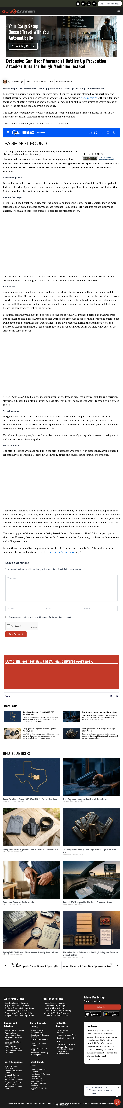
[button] (119, 11)
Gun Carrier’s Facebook (61, 552)
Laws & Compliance (13, 1062)
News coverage (89, 97)
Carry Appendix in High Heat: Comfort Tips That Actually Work (39, 729)
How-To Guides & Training (38, 1024)
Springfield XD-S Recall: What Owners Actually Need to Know (30, 952)
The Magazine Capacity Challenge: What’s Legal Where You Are (98, 729)
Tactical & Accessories (62, 1024)
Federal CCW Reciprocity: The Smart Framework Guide (87, 902)
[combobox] (110, 3)
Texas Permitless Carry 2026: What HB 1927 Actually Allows (38, 713)
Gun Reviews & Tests (14, 998)
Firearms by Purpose (53, 998)
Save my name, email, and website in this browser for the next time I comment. (40, 617)
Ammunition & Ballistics (11, 1024)
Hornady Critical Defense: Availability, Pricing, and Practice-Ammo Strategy (91, 954)
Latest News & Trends (37, 1063)
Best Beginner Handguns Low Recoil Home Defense (99, 712)
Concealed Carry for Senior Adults (18, 902)
